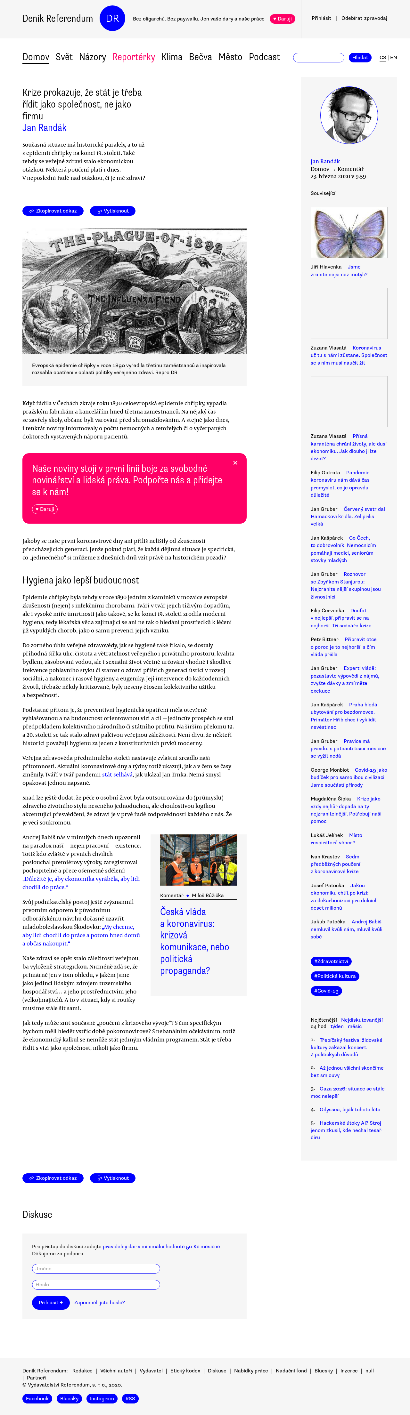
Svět (64, 57)
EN (393, 57)
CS (383, 57)
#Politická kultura (335, 976)
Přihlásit (321, 18)
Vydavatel (151, 1371)
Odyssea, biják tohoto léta (350, 1109)
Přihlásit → (51, 1302)
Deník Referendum (57, 18)
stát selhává (117, 774)
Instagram (102, 1398)
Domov (35, 57)
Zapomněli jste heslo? (99, 1302)
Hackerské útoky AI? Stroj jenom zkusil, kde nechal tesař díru (346, 1130)
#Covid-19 (326, 991)
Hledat (360, 57)
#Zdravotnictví (331, 961)
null (369, 1371)
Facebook (37, 1398)
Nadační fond (291, 1371)
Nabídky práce (251, 1371)
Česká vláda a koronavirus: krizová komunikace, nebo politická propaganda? (194, 941)
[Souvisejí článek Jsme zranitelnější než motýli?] (349, 233)
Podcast (264, 57)
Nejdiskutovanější (362, 1020)
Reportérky (133, 57)
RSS (130, 1398)
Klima (172, 57)
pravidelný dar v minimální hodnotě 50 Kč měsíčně (161, 1246)
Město (230, 57)
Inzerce (349, 1371)
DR (112, 18)
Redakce (82, 1371)
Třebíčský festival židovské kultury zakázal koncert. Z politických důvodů (346, 1047)
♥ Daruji (282, 19)
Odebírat (364, 18)
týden (337, 1026)
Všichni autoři (116, 1371)
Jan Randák (44, 127)
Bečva (200, 57)
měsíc (355, 1026)
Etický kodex (185, 1371)
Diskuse (217, 1371)
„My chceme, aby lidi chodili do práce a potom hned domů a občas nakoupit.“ (81, 935)
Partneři (36, 1378)
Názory (92, 57)
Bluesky (324, 1371)
